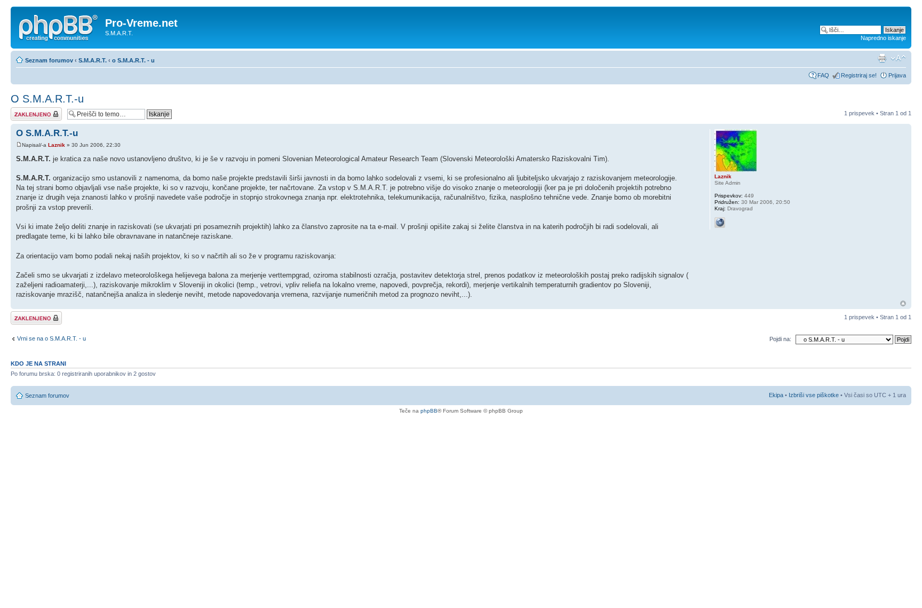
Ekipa (776, 395)
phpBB (429, 411)
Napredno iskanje (883, 38)
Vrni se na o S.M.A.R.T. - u (51, 338)
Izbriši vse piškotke (814, 395)
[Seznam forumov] (59, 26)
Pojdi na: (780, 339)
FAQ (823, 75)
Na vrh (903, 303)
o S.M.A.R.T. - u (133, 60)
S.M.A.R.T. (92, 60)
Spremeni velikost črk (898, 58)
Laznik (56, 145)
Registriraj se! (859, 75)
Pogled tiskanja (882, 58)
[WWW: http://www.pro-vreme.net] (719, 222)
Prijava (897, 75)
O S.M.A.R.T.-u (47, 99)
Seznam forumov (49, 60)
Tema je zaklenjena (35, 110)
